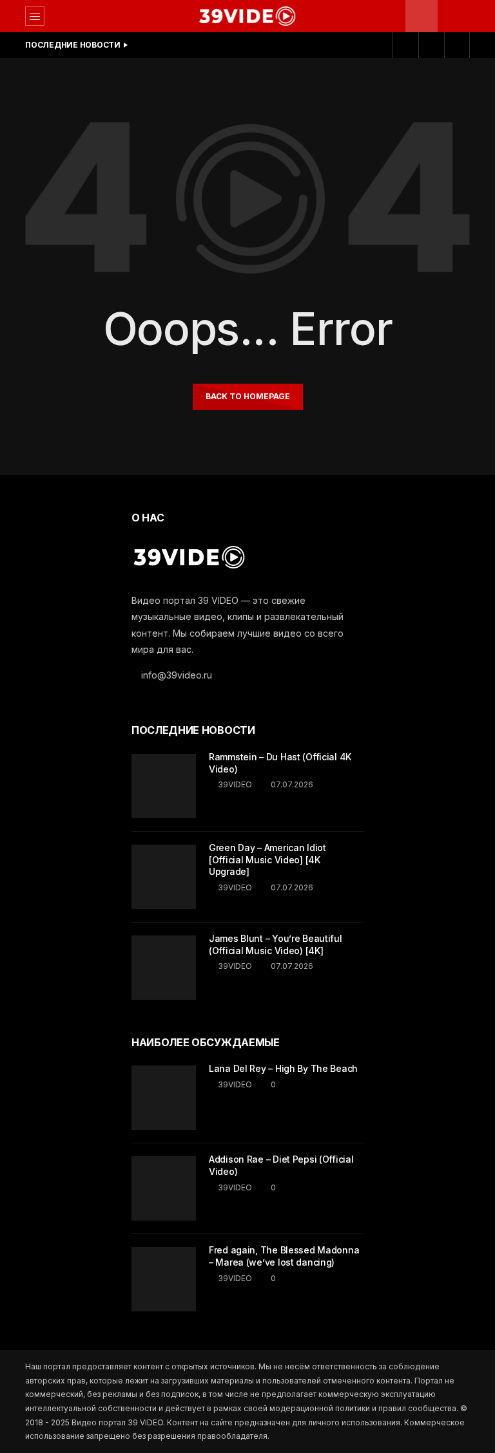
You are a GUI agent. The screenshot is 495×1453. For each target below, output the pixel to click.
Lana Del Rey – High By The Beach (283, 1068)
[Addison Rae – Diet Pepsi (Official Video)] (163, 1188)
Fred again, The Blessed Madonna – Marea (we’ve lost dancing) (284, 1256)
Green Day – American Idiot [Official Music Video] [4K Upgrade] (267, 859)
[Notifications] (405, 45)
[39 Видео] (247, 16)
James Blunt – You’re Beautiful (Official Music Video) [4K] (275, 944)
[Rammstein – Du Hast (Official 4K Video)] (163, 786)
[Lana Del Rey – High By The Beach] (163, 1097)
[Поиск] (454, 16)
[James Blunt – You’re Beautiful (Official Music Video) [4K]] (163, 967)
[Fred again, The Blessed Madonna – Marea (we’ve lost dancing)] (163, 1279)
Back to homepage (248, 396)
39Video (235, 784)
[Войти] (431, 45)
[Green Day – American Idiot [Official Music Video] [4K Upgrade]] (163, 877)
